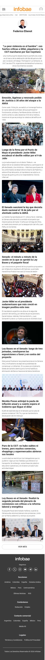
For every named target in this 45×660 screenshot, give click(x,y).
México (13, 588)
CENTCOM (21, 15)
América (7, 582)
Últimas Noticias (20, 593)
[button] (3, 9)
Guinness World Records (35, 15)
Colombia (16, 582)
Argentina (7, 621)
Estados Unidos (35, 582)
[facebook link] (9, 569)
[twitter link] (15, 569)
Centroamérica (29, 588)
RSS (29, 593)
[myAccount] (41, 9)
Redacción (19, 607)
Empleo (27, 607)
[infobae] (22, 9)
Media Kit (22, 626)
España (24, 582)
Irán (13, 15)
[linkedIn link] (36, 569)
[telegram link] (30, 569)
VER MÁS (22, 547)
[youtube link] (25, 569)
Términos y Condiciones (13, 640)
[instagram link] (20, 569)
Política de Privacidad (32, 640)
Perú (19, 588)
